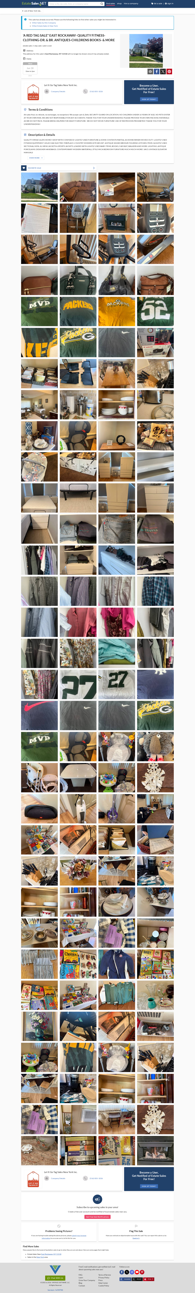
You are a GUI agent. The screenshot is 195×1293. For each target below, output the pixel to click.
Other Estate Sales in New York (45, 26)
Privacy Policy (103, 1278)
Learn (81, 1278)
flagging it (136, 1238)
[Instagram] (132, 1272)
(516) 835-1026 (96, 91)
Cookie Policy (103, 1286)
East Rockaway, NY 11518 (51, 1254)
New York (40, 1257)
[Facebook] (122, 1272)
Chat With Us (57, 1278)
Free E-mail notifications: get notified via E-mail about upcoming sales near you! (97, 1268)
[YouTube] (137, 1272)
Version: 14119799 (55, 1290)
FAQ (80, 1275)
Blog (80, 1283)
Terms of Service (104, 1275)
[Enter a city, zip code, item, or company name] (101, 4)
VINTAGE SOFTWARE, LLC (61, 1282)
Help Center (103, 1283)
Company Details (58, 91)
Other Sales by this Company (44, 23)
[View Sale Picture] (39, 187)
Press (100, 1280)
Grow (87, 1280)
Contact (82, 1286)
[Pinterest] (142, 1272)
